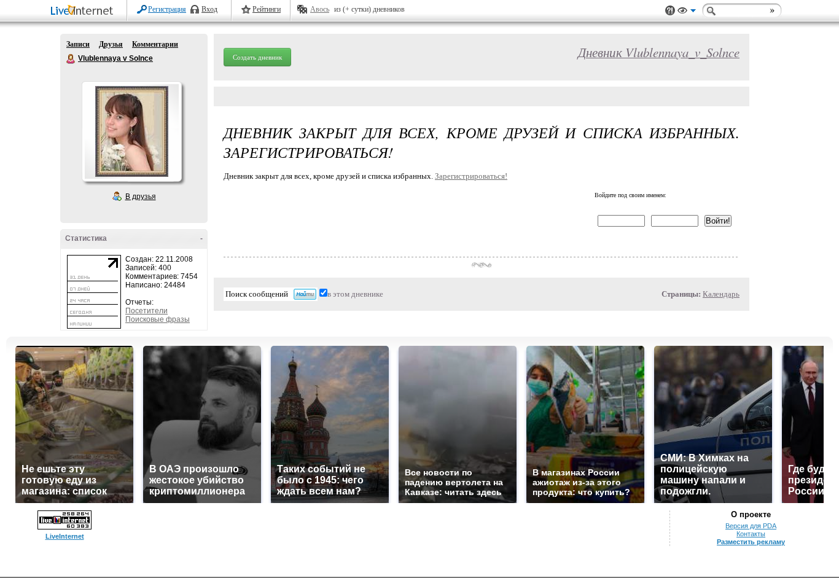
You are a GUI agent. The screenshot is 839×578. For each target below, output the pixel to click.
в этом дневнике (355, 294)
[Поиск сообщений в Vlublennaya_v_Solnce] (305, 294)
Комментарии (155, 44)
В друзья (140, 196)
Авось (319, 9)
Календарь (721, 294)
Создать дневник (257, 57)
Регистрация (167, 9)
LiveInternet (84, 11)
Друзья (111, 44)
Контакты (750, 533)
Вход (209, 9)
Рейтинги (266, 9)
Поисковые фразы (157, 319)
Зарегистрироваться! (471, 176)
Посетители (146, 311)
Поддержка (670, 11)
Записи (78, 44)
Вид (686, 12)
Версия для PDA (750, 525)
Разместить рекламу (751, 541)
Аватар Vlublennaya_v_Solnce (131, 131)
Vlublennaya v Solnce (71, 59)
